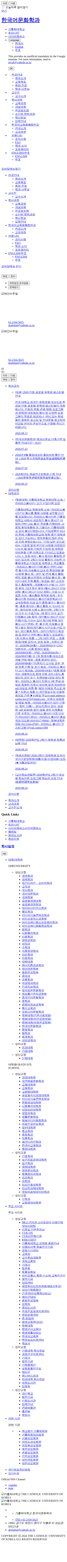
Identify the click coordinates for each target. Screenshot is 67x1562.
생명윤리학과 (30, 1170)
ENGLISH (21, 156)
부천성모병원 (30, 1449)
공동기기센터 (30, 1250)
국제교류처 (29, 1261)
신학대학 (27, 1058)
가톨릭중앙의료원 (33, 1434)
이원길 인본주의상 (33, 1229)
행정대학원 (29, 1149)
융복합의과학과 (31, 1174)
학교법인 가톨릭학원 (34, 1431)
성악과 (26, 943)
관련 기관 (14, 1418)
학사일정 (7, 846)
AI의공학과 (29, 1040)
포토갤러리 (22, 149)
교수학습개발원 (31, 1257)
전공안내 (17, 74)
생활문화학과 (30, 1116)
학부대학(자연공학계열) (36, 1018)
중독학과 (27, 1134)
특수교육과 (29, 1008)
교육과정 (20, 103)
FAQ (18, 142)
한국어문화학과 (31, 1026)
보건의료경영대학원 (34, 1159)
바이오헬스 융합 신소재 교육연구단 (43, 1275)
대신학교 (27, 1393)
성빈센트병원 (30, 1459)
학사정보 (20, 117)
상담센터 (27, 1282)
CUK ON (27, 1232)
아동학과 (27, 958)
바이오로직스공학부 (34, 918)
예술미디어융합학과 (34, 1120)
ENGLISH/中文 (21, 152)
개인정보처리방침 (19, 1469)
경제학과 (27, 879)
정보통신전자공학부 (34, 993)
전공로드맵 (22, 110)
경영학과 (27, 875)
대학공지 (13, 493)
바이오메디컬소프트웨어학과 (40, 922)
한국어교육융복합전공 (25, 124)
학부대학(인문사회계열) (36, 1015)
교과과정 (20, 131)
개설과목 (20, 106)
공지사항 (20, 139)
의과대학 (27, 1047)
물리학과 (27, 911)
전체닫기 (14, 287)
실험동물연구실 (31, 1368)
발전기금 (27, 1279)
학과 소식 (21, 145)
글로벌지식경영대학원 (35, 1095)
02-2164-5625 (16, 322)
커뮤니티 (17, 135)
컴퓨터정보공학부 (33, 1004)
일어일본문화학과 (33, 990)
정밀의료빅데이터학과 (35, 1191)
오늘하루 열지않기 (16, 7)
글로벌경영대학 (31, 900)
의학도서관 (29, 1382)
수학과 (26, 947)
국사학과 (27, 890)
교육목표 (20, 81)
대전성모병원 (30, 1463)
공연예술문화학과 (33, 1081)
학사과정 (17, 99)
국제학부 (27, 897)
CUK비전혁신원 (32, 1236)
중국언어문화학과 (33, 997)
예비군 (26, 1372)
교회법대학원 (30, 1091)
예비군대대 (29, 1297)
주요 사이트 (15, 1206)
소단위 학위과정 (25, 114)
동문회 (26, 1268)
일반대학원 (29, 1127)
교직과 (26, 886)
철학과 (26, 1001)
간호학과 (27, 1156)
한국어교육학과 (31, 1145)
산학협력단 (29, 1364)
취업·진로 (21, 85)
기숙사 (26, 1264)
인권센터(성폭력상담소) (36, 1293)
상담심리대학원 (31, 1109)
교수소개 (20, 96)
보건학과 (27, 1163)
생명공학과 (29, 940)
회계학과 (27, 1036)
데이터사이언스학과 (34, 908)
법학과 (26, 929)
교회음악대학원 (31, 1202)
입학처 (26, 1304)
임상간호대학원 (31, 1184)
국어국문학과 (30, 893)
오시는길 (13, 1473)
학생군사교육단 (31, 1329)
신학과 (26, 1199)
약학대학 (27, 961)
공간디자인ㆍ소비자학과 (37, 883)
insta (10, 1488)
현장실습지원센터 (33, 1339)
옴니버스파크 (30, 1375)
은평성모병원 (30, 1452)
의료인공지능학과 (33, 1124)
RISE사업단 (29, 1239)
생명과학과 (29, 1113)
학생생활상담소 (31, 1332)
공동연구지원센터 (33, 1354)
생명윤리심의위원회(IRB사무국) (41, 1286)
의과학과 (27, 1177)
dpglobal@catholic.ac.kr (21, 325)
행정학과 (27, 1029)
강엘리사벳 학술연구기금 (37, 1246)
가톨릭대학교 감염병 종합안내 (40, 1243)
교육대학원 (29, 1084)
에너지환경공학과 (33, 965)
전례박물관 (29, 1407)
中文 (18, 159)
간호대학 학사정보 (33, 1350)
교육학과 (27, 1088)
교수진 (16, 92)
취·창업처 (28, 1318)
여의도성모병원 (31, 1441)
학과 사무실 (22, 89)
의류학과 (27, 979)
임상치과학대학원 (33, 1188)
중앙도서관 (29, 1307)
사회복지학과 (30, 933)
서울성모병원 (30, 1438)
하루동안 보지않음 (19, 283)
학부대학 (27, 1325)
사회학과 (27, 936)
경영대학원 (29, 1077)
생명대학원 (29, 1166)
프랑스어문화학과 (33, 1011)
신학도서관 (29, 1400)
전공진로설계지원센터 (35, 1311)
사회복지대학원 (31, 1106)
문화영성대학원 (31, 1102)
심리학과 (27, 954)
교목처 (26, 1254)
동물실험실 (29, 1271)
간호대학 (27, 1051)
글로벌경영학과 (31, 904)
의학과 (26, 1181)
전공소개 (20, 128)
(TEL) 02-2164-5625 (26, 1519)
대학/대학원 (15, 859)
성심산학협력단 (31, 1289)
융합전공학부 (30, 972)
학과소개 (20, 78)
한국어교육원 (30, 1336)
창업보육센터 (30, 1314)
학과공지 (13, 385)
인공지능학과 (30, 986)
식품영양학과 (30, 950)
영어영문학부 (30, 968)
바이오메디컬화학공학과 (37, 925)
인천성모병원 (30, 1456)
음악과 (26, 976)
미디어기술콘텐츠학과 (35, 915)
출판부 (26, 1411)
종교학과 (27, 1131)
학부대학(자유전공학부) (36, 1022)
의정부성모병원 (31, 1445)
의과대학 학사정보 (33, 1379)
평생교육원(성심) (32, 1322)
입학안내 (20, 121)
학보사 (26, 1343)
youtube (12, 1485)
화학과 (26, 1033)
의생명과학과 (30, 983)
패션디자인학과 (31, 1141)
